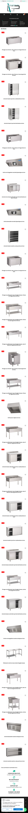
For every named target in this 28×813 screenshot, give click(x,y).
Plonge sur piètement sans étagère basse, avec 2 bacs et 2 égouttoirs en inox (14, 344)
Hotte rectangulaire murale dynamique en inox (14, 172)
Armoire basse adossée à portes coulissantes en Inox (14, 467)
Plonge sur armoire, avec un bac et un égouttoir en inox (14, 271)
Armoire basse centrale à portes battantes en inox (14, 614)
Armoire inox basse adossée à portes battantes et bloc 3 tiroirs (14, 197)
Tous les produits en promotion (9, 767)
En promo (3, 28)
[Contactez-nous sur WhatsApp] (25, 810)
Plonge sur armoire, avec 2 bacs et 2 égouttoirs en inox (14, 50)
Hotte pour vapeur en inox (14, 417)
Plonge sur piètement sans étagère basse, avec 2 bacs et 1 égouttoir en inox (14, 443)
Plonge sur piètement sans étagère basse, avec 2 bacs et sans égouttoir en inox (14, 492)
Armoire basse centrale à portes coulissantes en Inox (14, 516)
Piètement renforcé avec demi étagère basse (14, 663)
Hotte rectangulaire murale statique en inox (14, 638)
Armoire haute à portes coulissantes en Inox (14, 98)
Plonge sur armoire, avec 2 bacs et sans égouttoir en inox (14, 75)
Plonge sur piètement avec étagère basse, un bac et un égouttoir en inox (14, 590)
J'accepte (18, 809)
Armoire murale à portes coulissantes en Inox (14, 540)
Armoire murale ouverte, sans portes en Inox (14, 761)
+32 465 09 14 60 (10, 1)
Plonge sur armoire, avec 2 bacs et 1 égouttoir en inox (14, 148)
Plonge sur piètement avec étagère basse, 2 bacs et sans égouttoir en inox (14, 320)
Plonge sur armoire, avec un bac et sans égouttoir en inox (14, 369)
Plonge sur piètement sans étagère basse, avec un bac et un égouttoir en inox (14, 688)
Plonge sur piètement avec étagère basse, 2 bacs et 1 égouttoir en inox (14, 394)
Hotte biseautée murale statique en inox (14, 736)
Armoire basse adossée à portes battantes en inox (14, 565)
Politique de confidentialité (9, 806)
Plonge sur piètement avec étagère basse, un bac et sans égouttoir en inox (14, 712)
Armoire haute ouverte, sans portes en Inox (14, 246)
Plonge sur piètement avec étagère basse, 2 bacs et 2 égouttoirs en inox (14, 295)
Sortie (7, 809)
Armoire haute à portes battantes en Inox (14, 123)
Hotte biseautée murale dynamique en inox (14, 221)
